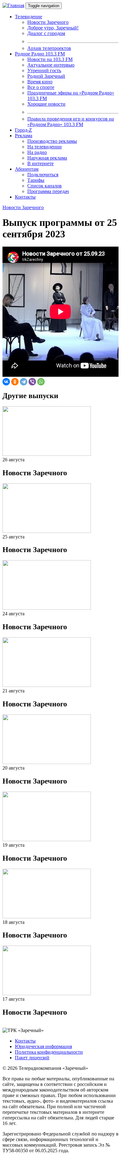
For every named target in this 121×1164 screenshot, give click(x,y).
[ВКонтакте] (6, 381)
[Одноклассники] (15, 381)
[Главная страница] (13, 5)
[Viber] (32, 381)
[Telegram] (23, 381)
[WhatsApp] (41, 381)
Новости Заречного (23, 207)
